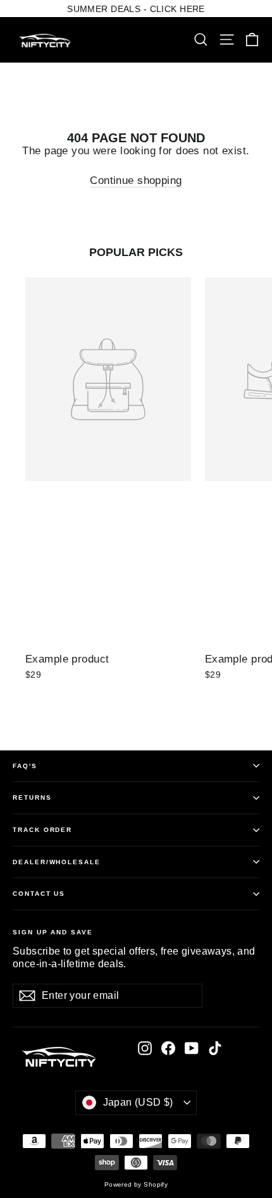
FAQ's (25, 765)
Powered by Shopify (136, 1184)
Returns (32, 797)
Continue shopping (136, 180)
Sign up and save (53, 932)
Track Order (42, 829)
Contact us (39, 893)
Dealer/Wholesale (57, 862)
